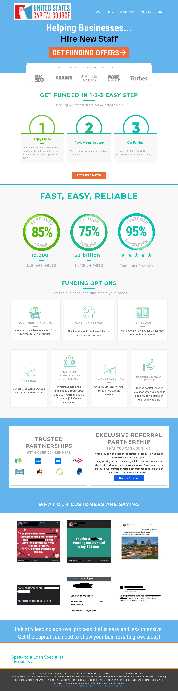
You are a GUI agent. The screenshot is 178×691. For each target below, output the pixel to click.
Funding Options (151, 11)
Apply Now (127, 11)
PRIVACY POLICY (112, 686)
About (97, 11)
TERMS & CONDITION (89, 686)
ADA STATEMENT (65, 686)
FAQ (110, 11)
